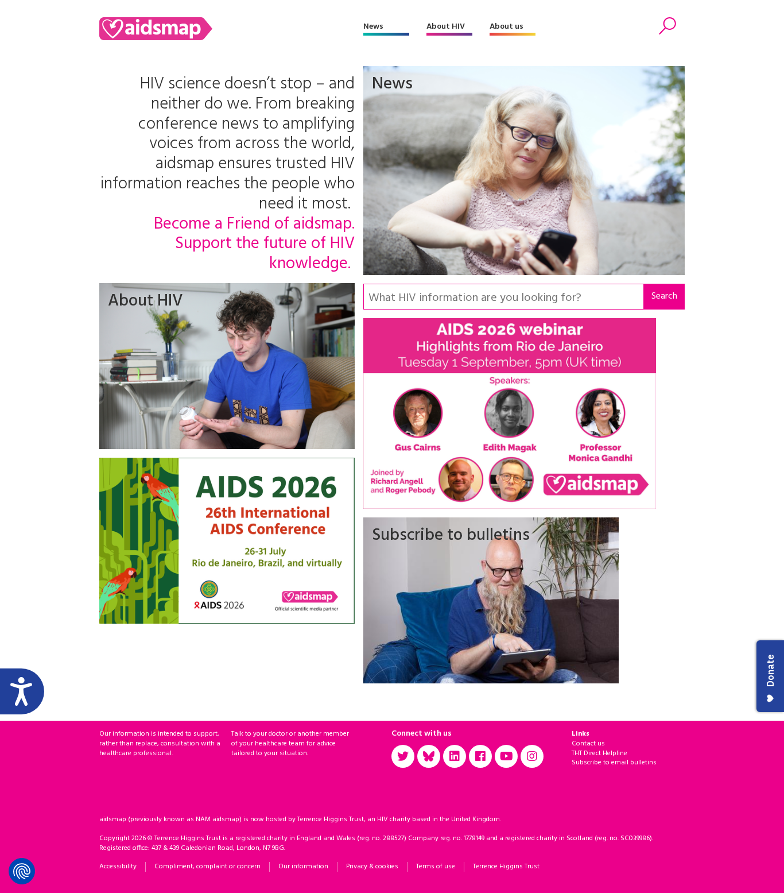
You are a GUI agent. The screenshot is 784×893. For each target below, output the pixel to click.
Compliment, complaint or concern (207, 866)
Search (664, 296)
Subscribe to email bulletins (614, 762)
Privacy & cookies (372, 866)
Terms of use (435, 866)
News (373, 26)
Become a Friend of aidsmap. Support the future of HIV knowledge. (254, 245)
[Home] (231, 28)
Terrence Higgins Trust (506, 866)
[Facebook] (480, 756)
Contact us (588, 743)
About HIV (445, 26)
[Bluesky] (428, 756)
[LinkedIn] (454, 756)
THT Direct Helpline (599, 753)
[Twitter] (402, 756)
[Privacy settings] (22, 871)
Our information (303, 866)
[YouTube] (506, 756)
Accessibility (118, 866)
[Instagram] (532, 756)
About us (506, 26)
